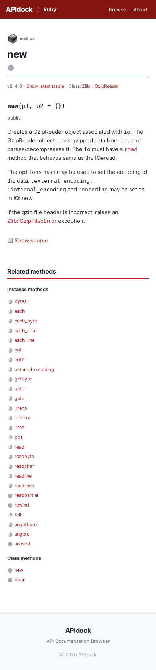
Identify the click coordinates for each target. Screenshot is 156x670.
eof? (19, 359)
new (19, 570)
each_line (24, 340)
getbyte (23, 379)
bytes (21, 301)
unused (22, 543)
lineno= (22, 417)
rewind (22, 505)
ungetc (22, 534)
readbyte (24, 456)
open (20, 579)
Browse (117, 9)
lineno (21, 408)
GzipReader (107, 86)
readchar (24, 466)
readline (23, 476)
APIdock (19, 9)
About (140, 9)
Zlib (86, 86)
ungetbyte (26, 524)
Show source (31, 240)
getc (19, 388)
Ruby (50, 9)
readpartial (26, 495)
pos (19, 437)
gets (19, 398)
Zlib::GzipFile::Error (32, 220)
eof (18, 350)
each (20, 311)
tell (18, 514)
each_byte (26, 321)
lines (19, 427)
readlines (24, 485)
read (130, 149)
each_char (26, 330)
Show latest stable (45, 86)
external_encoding (34, 369)
